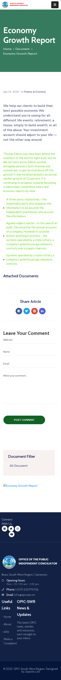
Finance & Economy (35, 92)
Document (22, 49)
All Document (19, 466)
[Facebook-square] (4, 528)
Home (7, 49)
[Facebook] (19, 311)
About (6, 624)
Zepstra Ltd (32, 671)
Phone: (23, 589)
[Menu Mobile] (55, 4)
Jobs (6, 631)
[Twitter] (26, 311)
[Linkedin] (42, 311)
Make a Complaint (6, 641)
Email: (21, 594)
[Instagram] (17, 528)
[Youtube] (11, 534)
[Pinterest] (34, 311)
